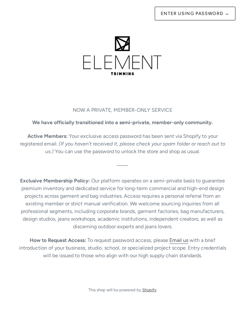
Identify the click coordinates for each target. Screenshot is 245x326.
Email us (178, 240)
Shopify (149, 289)
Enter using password (195, 13)
